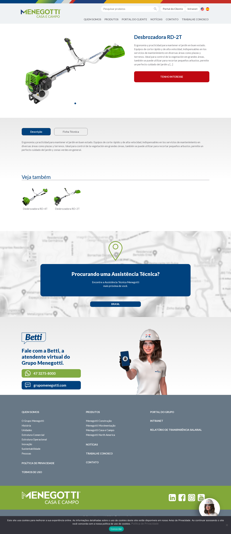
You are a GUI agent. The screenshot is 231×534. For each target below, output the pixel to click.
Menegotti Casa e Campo (100, 430)
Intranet (193, 8)
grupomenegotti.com (49, 385)
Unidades (27, 430)
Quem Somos (92, 19)
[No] (226, 525)
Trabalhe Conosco (195, 19)
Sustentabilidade (31, 448)
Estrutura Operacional (34, 439)
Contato (172, 19)
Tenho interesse (171, 76)
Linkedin (172, 497)
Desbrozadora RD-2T (67, 208)
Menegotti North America (100, 434)
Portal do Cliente (173, 8)
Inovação (27, 444)
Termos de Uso (32, 472)
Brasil (115, 304)
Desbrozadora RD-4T (35, 208)
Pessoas (26, 453)
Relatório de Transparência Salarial (176, 429)
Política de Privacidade (38, 463)
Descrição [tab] (36, 131)
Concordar (116, 529)
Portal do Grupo (162, 411)
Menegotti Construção (99, 420)
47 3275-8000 (44, 373)
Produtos (111, 19)
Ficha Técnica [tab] (71, 131)
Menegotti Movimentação (101, 425)
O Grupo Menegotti (33, 420)
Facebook (182, 497)
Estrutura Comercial (33, 434)
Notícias (156, 19)
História (26, 425)
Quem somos (30, 411)
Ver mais (35, 217)
